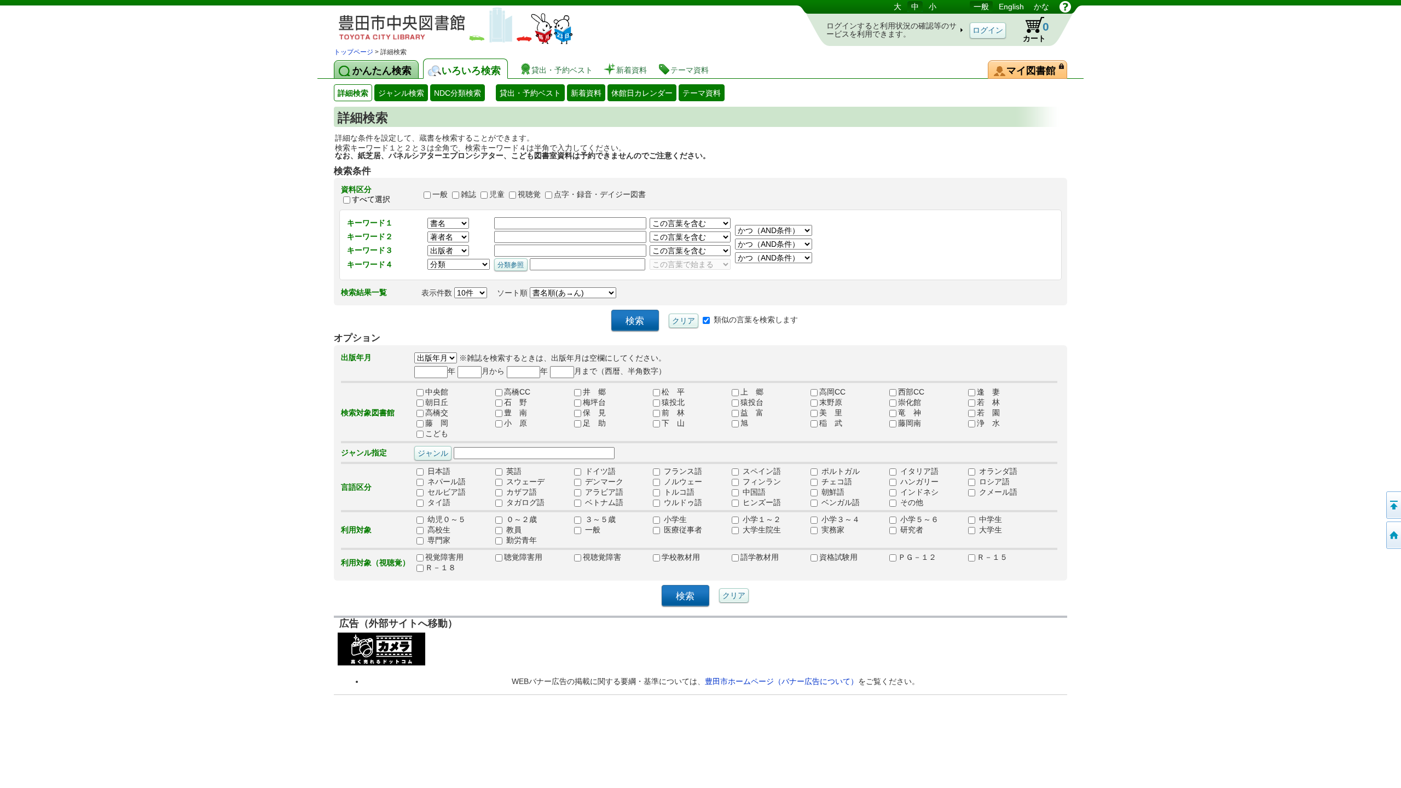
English (1011, 6)
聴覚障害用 (523, 557)
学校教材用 (681, 557)
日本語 (437, 471)
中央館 (436, 391)
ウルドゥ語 (682, 502)
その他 (910, 502)
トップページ (353, 52)
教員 (513, 529)
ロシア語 (993, 481)
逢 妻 (988, 391)
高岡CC (832, 391)
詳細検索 (353, 93)
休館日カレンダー (642, 93)
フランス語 (682, 471)
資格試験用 (838, 557)
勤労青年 (520, 540)
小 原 (515, 423)
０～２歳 (520, 519)
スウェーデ (524, 481)
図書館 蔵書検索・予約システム (448, 23)
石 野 (515, 402)
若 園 (988, 412)
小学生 (674, 519)
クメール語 (997, 492)
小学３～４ (839, 519)
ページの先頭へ (1393, 505)
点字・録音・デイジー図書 (600, 194)
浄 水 (988, 423)
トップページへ (1393, 535)
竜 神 (909, 412)
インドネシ (918, 492)
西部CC (911, 391)
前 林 (673, 412)
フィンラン (760, 481)
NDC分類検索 (457, 93)
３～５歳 (599, 519)
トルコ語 (678, 492)
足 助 (594, 423)
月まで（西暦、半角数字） (620, 371)
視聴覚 (529, 194)
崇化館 (909, 402)
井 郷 (594, 391)
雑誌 (468, 194)
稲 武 (830, 423)
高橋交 (436, 412)
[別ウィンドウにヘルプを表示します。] (1065, 6)
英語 (513, 471)
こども (436, 433)
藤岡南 (909, 423)
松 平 (673, 391)
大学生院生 (760, 529)
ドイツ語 (599, 471)
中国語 (753, 492)
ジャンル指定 (364, 452)
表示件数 (437, 292)
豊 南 (515, 412)
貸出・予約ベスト (530, 93)
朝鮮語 (831, 492)
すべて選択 (371, 199)
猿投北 (673, 402)
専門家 (437, 540)
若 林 (988, 402)
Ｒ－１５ (992, 557)
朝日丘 (436, 402)
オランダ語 (997, 471)
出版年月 (356, 357)
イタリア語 (918, 471)
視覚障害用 (444, 557)
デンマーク (603, 481)
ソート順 (513, 292)
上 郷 (751, 391)
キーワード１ (370, 222)
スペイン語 (760, 471)
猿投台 (751, 402)
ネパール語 (445, 481)
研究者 (910, 529)
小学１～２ (760, 519)
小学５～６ (918, 519)
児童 (497, 194)
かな (1041, 6)
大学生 (989, 529)
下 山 (673, 423)
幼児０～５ (445, 519)
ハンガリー (918, 481)
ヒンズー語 (760, 502)
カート (1036, 31)
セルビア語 (445, 492)
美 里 (830, 412)
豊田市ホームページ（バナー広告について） (781, 681)
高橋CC (517, 391)
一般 (981, 6)
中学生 (989, 519)
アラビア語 (603, 492)
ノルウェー (682, 481)
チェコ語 (835, 481)
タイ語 (437, 502)
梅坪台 (594, 402)
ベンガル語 (839, 502)
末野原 (830, 402)
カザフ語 (520, 492)
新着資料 (586, 93)
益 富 (751, 412)
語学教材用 (759, 557)
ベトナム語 (603, 502)
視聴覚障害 (602, 557)
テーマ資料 (701, 93)
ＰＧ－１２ (917, 557)
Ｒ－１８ (440, 567)
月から (493, 371)
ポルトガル (839, 471)
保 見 (594, 412)
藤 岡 (436, 423)
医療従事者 (682, 529)
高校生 (437, 529)
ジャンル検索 (401, 93)
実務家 (831, 529)
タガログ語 (524, 502)
